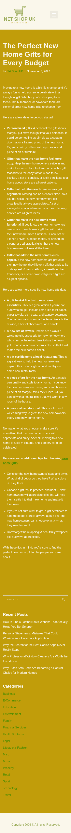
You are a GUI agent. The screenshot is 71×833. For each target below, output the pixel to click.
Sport (6, 781)
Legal (6, 741)
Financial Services (15, 727)
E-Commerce (12, 700)
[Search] (63, 599)
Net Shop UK (15, 71)
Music (7, 761)
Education (9, 707)
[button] (54, 15)
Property (8, 768)
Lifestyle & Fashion (15, 747)
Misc (6, 754)
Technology (10, 788)
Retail (6, 774)
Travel (7, 794)
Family (7, 720)
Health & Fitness (13, 734)
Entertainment (12, 714)
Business (9, 693)
